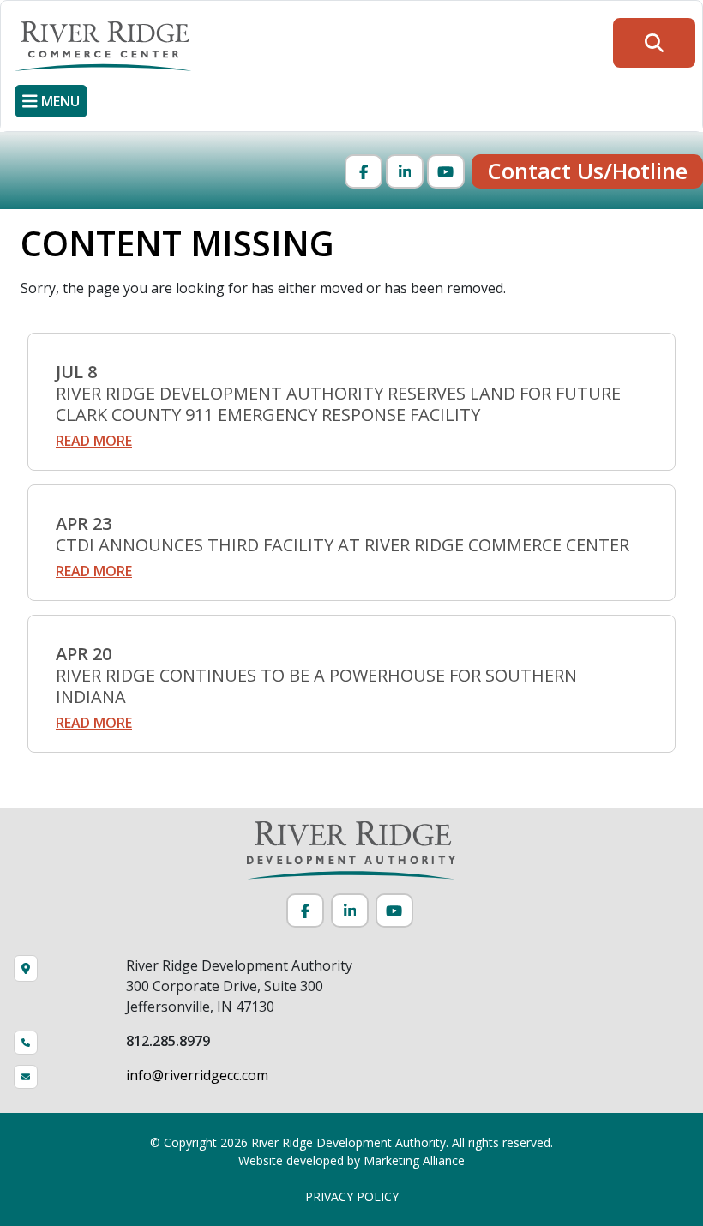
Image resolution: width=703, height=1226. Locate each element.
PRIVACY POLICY (352, 1196)
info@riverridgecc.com (197, 1075)
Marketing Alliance (414, 1160)
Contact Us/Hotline (587, 171)
